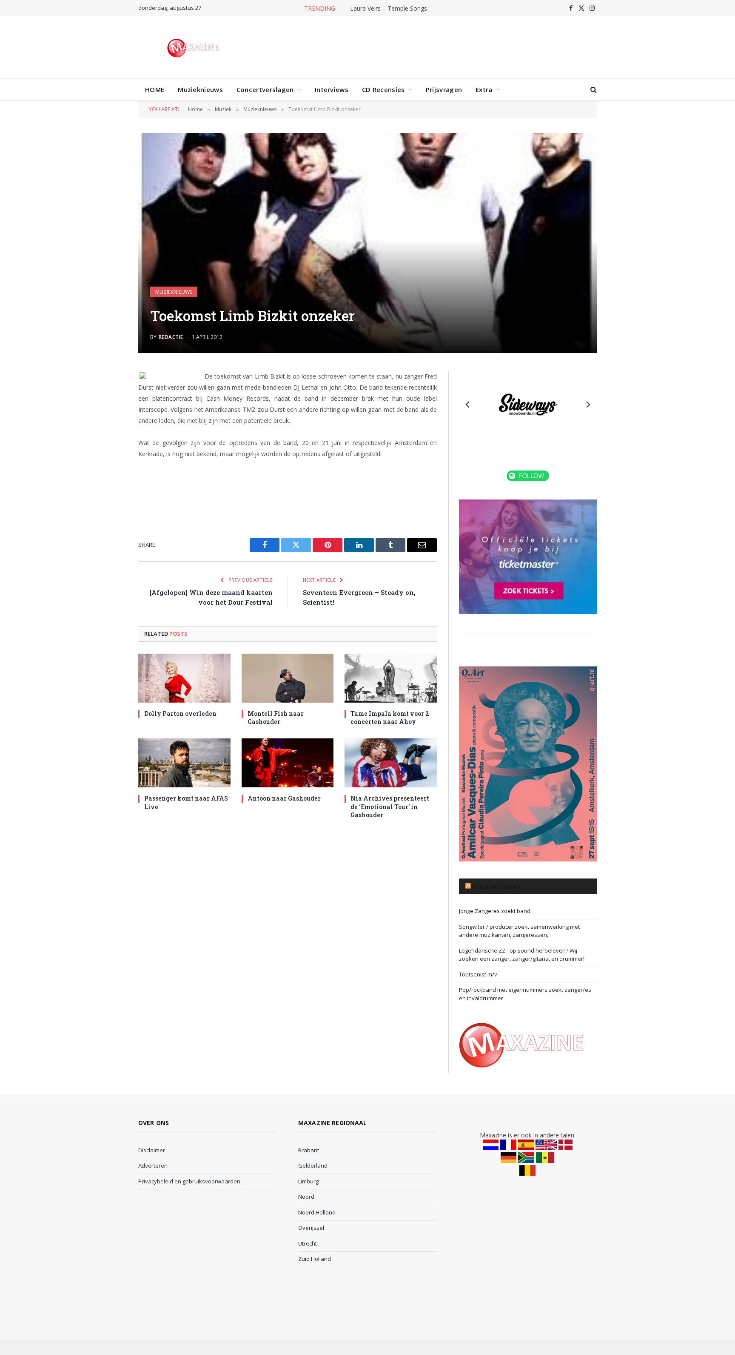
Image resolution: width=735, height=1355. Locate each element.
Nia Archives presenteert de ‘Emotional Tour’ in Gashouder (389, 806)
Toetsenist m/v (478, 974)
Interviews (331, 89)
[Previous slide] (467, 404)
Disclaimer (151, 1150)
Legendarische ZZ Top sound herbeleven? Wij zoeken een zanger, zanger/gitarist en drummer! (521, 955)
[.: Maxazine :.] (194, 47)
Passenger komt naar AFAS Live (186, 802)
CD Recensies (383, 89)
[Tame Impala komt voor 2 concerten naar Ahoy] (391, 678)
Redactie (171, 337)
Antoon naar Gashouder (284, 798)
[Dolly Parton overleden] (184, 678)
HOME (154, 89)
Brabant (308, 1150)
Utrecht (307, 1243)
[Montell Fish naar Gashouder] (288, 678)
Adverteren (153, 1165)
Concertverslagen (265, 89)
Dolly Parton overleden (180, 713)
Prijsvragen (444, 89)
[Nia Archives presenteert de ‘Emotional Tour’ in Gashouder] (391, 762)
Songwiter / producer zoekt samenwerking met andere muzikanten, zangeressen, (519, 931)
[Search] (593, 89)
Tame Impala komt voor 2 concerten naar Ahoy (389, 717)
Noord (306, 1196)
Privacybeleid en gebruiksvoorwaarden (189, 1181)
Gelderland (313, 1165)
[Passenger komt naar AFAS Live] (184, 762)
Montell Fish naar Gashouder (276, 717)
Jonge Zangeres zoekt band (494, 911)
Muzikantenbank (496, 886)
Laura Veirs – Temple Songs (388, 8)
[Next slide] (587, 404)
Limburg (308, 1181)
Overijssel (311, 1228)
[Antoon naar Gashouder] (288, 762)
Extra (484, 89)
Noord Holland (317, 1212)
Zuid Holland (314, 1259)
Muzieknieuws (200, 89)
